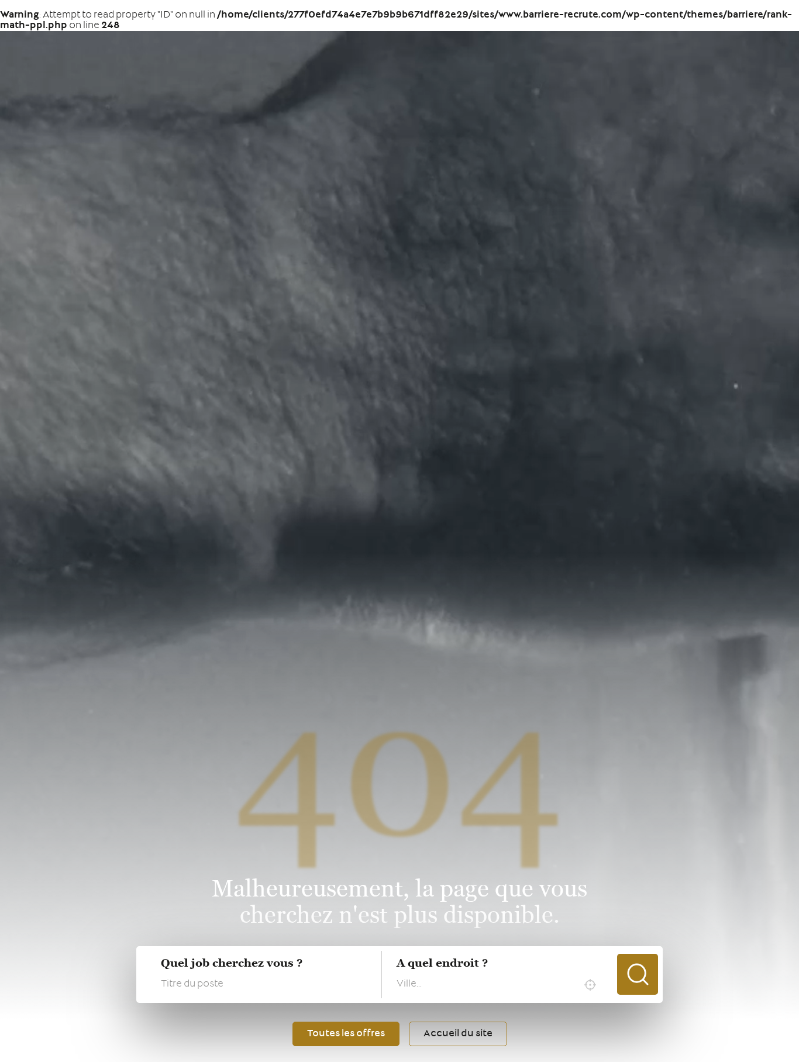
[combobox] (499, 984)
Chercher (637, 974)
